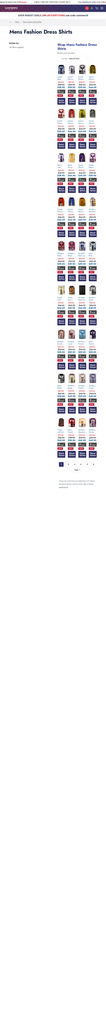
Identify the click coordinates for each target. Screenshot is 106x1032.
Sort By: (65, 58)
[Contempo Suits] (10, 8)
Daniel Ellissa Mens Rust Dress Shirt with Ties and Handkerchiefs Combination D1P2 (82, 210)
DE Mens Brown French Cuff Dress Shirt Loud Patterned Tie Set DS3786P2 (61, 343)
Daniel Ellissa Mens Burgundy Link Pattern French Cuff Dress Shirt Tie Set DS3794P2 (61, 122)
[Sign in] (92, 8)
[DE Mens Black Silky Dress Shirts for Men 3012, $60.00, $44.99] (82, 290)
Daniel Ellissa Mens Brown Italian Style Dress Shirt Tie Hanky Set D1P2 (92, 78)
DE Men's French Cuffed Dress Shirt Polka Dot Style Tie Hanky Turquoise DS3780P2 (82, 343)
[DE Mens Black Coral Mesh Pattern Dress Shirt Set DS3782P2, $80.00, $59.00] (61, 246)
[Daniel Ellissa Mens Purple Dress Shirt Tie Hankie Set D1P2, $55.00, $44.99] (82, 157)
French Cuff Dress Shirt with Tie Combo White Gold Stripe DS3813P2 (61, 299)
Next (76, 470)
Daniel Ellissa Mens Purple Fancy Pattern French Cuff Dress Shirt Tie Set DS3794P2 (93, 166)
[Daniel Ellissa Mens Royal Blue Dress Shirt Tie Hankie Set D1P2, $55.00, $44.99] (72, 202)
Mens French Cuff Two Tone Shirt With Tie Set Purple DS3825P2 (93, 343)
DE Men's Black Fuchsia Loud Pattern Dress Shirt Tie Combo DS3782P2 (72, 255)
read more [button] (63, 487)
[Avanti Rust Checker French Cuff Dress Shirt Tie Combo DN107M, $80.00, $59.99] (72, 290)
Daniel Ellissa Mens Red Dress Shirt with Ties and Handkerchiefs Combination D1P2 (61, 210)
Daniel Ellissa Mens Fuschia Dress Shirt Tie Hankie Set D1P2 (71, 122)
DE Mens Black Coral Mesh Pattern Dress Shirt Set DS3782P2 (61, 255)
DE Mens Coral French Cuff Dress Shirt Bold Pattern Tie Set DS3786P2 (72, 343)
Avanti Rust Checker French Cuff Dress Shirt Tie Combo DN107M (71, 299)
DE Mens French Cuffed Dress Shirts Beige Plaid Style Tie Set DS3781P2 (82, 387)
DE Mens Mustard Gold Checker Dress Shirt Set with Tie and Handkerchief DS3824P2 (93, 210)
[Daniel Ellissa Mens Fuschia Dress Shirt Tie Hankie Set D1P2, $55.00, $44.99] (72, 113)
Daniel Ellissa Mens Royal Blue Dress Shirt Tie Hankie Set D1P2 (71, 210)
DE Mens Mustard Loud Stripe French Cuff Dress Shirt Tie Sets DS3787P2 (82, 431)
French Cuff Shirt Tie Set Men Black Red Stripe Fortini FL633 (61, 431)
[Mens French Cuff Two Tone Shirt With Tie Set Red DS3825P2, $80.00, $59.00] (72, 422)
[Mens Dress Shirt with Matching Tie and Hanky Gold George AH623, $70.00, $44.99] (72, 157)
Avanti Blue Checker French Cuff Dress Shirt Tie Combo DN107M (60, 78)
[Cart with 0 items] (97, 8)
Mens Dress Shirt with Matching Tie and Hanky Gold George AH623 (71, 166)
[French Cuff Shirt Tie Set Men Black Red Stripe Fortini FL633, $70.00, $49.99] (61, 422)
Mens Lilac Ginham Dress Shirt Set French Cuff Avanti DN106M (60, 166)
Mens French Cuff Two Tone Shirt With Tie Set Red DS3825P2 (72, 431)
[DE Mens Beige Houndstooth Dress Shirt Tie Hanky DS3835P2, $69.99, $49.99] (72, 378)
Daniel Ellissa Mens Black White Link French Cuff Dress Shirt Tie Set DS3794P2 (82, 78)
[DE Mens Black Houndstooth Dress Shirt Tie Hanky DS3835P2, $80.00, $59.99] (93, 290)
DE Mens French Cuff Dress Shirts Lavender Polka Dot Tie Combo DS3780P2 (93, 387)
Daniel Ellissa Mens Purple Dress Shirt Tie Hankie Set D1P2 (81, 166)
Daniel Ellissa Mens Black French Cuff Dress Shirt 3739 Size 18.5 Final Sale (93, 122)
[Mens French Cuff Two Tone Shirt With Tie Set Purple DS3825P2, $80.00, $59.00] (93, 334)
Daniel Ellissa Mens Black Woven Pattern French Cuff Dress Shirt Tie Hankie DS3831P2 (72, 78)
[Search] (87, 8)
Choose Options (62, 101)
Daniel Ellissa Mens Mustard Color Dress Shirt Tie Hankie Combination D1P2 (82, 122)
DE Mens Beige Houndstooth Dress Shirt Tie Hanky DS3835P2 (72, 387)
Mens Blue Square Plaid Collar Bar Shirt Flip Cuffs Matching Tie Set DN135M (93, 255)
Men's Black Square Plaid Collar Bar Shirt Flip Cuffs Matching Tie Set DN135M (61, 387)
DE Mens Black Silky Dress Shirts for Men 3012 (82, 299)
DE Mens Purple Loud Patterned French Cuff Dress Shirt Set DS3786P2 (93, 431)
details (74, 2)
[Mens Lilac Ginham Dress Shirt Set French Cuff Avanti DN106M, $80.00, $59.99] (61, 157)
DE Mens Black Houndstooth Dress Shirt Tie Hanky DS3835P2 (93, 299)
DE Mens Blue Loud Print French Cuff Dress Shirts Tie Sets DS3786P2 (82, 255)
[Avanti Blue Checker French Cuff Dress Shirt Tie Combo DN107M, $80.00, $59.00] (61, 69)
